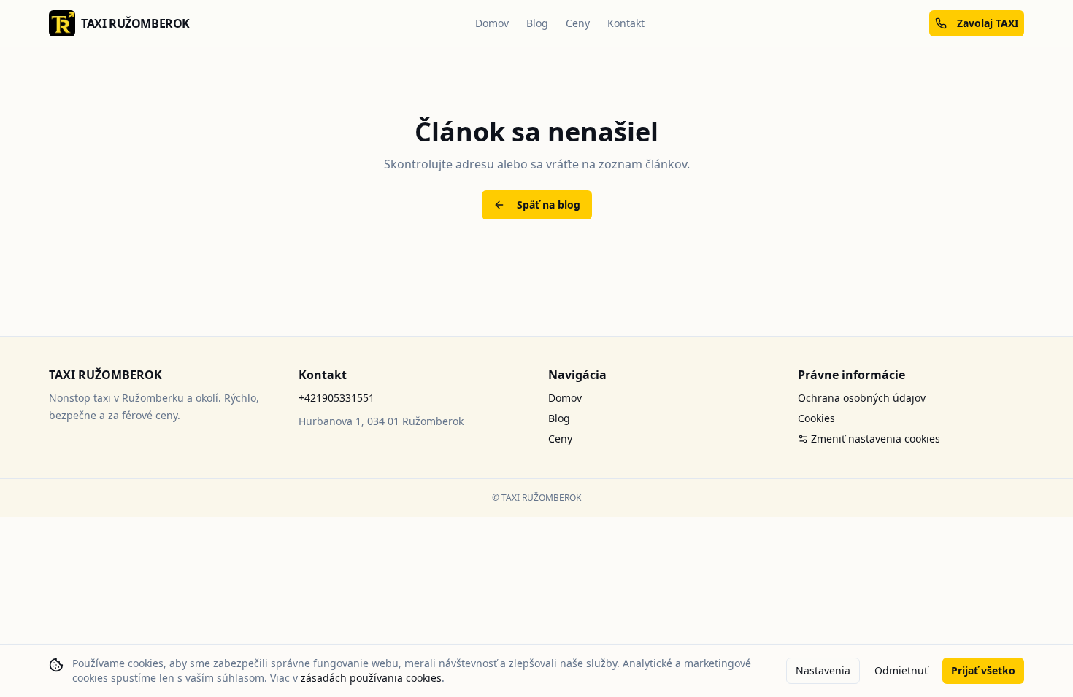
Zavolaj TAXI (987, 23)
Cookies (816, 418)
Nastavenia (823, 670)
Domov (492, 23)
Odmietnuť (901, 670)
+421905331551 (336, 398)
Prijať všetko (983, 670)
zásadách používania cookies (371, 678)
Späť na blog (548, 204)
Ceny (578, 23)
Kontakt (626, 23)
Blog (537, 23)
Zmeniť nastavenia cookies (875, 438)
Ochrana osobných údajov (862, 398)
